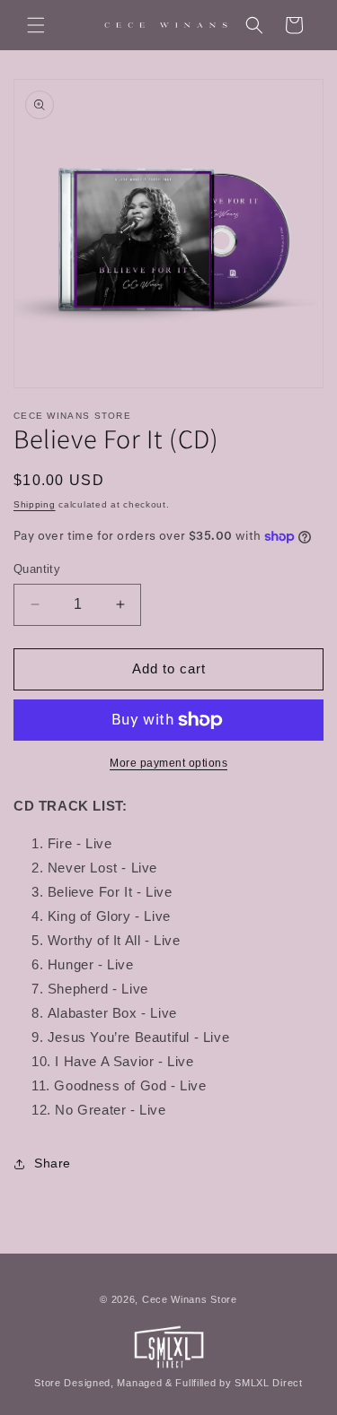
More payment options (168, 763)
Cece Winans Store (189, 1299)
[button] (36, 25)
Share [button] (52, 1163)
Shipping (34, 504)
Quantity (36, 569)
